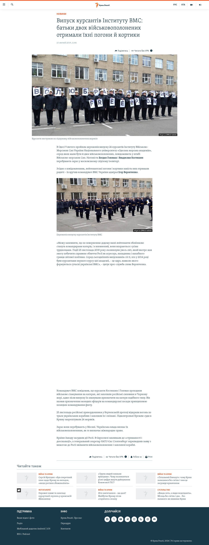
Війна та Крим (46, 474)
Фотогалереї (45, 490)
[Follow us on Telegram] (127, 519)
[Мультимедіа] (191, 5)
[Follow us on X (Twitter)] (114, 519)
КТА (183, 5)
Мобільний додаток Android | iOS (33, 529)
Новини (61, 14)
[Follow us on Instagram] (134, 519)
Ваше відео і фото (25, 518)
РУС (175, 5)
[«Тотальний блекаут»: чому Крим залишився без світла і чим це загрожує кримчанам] (146, 478)
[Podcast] (147, 519)
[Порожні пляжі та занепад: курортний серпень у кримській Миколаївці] (27, 493)
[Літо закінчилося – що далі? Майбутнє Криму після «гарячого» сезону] (86, 493)
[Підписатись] (154, 519)
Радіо (19, 523)
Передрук (66, 523)
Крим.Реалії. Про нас (71, 518)
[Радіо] (200, 5)
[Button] (121, 51)
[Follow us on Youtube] (120, 519)
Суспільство (164, 490)
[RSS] (141, 519)
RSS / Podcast (23, 534)
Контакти (66, 529)
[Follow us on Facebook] (107, 519)
